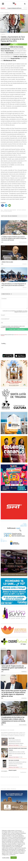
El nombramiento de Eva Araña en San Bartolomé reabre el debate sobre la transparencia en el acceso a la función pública (13, 720)
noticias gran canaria (6, 211)
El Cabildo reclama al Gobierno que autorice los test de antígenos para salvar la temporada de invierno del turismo (13, 238)
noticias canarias (21, 210)
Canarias (24, 671)
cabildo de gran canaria (10, 210)
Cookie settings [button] (5, 857)
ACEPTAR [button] (13, 857)
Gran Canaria (5, 12)
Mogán (25, 287)
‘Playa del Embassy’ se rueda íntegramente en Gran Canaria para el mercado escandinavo (13, 284)
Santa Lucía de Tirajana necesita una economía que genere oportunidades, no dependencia (13, 668)
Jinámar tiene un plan (7, 262)
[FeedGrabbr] (14, 772)
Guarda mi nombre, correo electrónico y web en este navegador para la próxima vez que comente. (13, 327)
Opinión (24, 264)
